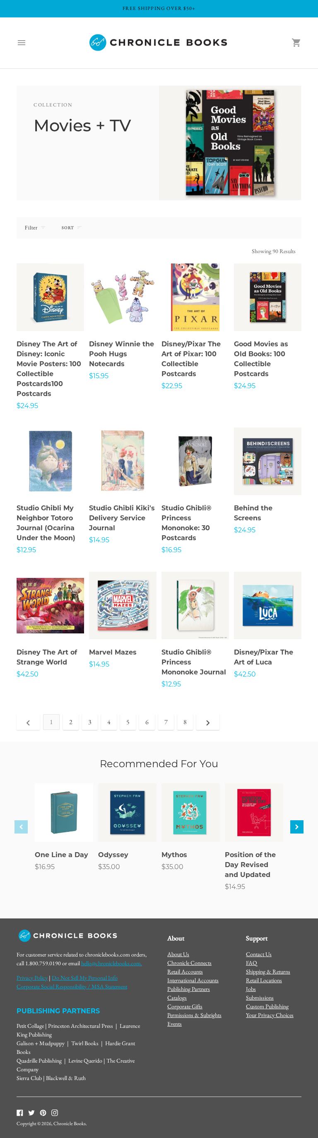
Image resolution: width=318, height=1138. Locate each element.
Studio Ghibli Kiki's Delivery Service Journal (122, 518)
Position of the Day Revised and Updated (250, 865)
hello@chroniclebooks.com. (111, 963)
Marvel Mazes (113, 652)
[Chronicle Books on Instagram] (54, 1112)
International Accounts (193, 980)
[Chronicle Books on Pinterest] (43, 1112)
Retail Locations (264, 980)
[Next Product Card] (297, 827)
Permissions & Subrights (194, 1015)
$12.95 (26, 550)
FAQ (251, 962)
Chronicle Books (69, 1123)
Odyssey (113, 855)
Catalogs (177, 997)
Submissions (260, 997)
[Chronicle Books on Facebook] (20, 1112)
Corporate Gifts (184, 1006)
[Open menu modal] (21, 43)
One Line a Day (61, 855)
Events (174, 1023)
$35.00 (109, 867)
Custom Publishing (267, 1006)
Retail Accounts (185, 971)
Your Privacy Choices (270, 1015)
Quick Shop (50, 313)
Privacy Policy (32, 977)
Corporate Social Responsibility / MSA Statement (72, 986)
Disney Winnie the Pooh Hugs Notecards (121, 354)
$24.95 (27, 406)
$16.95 (171, 550)
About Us (178, 954)
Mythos (174, 855)
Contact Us (259, 954)
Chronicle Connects (189, 962)
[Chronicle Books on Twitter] (31, 1112)
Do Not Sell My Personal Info (85, 977)
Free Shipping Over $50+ (159, 8)
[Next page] (207, 722)
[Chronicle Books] (159, 43)
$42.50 (28, 674)
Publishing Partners (188, 989)
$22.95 (171, 386)
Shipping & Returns (268, 971)
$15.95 (98, 376)
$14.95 (99, 540)
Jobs (251, 989)
